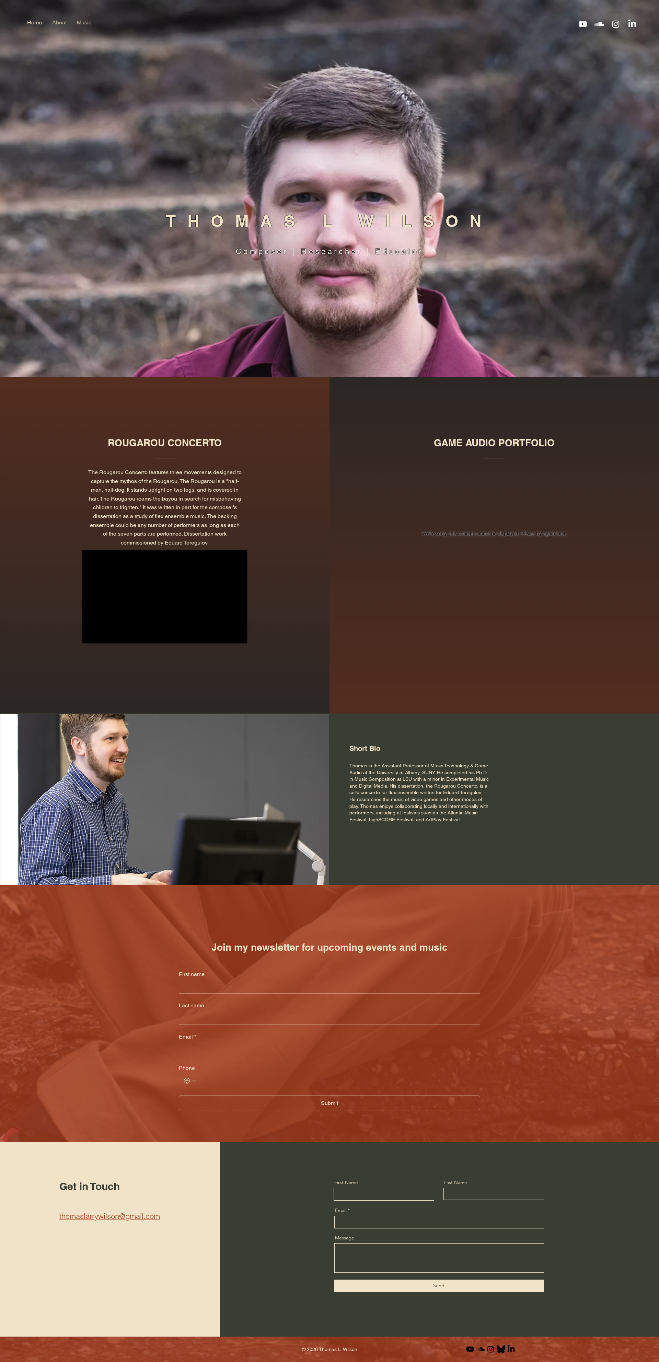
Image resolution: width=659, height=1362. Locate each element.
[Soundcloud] (599, 24)
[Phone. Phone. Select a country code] (190, 1081)
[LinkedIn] (632, 24)
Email (187, 1036)
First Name (346, 1182)
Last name (191, 1005)
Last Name (455, 1182)
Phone (187, 1068)
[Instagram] (616, 24)
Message (344, 1237)
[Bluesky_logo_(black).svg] (501, 1349)
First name (192, 974)
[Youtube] (583, 24)
